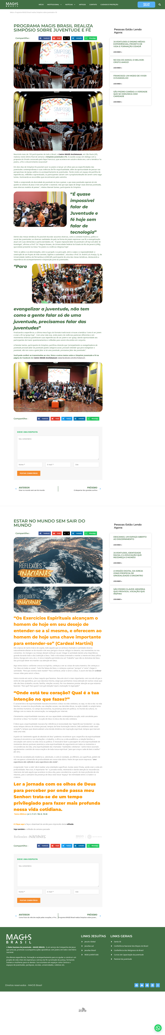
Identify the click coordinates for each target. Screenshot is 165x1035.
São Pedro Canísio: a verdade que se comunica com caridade (130, 94)
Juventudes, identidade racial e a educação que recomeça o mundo (127, 555)
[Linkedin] (152, 985)
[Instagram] (158, 985)
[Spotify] (147, 985)
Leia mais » (117, 52)
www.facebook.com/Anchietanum (71, 358)
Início (41, 4)
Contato (93, 4)
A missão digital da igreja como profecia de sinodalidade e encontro (128, 573)
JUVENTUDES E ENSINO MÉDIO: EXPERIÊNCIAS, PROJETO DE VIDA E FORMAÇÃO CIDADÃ (129, 44)
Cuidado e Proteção (109, 4)
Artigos (82, 4)
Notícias (69, 4)
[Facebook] (136, 985)
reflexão (70, 824)
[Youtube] (142, 985)
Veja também (19, 829)
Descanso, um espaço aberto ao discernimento (130, 538)
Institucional (53, 4)
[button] (160, 5)
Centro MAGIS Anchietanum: (46, 358)
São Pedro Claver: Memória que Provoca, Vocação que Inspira (129, 591)
